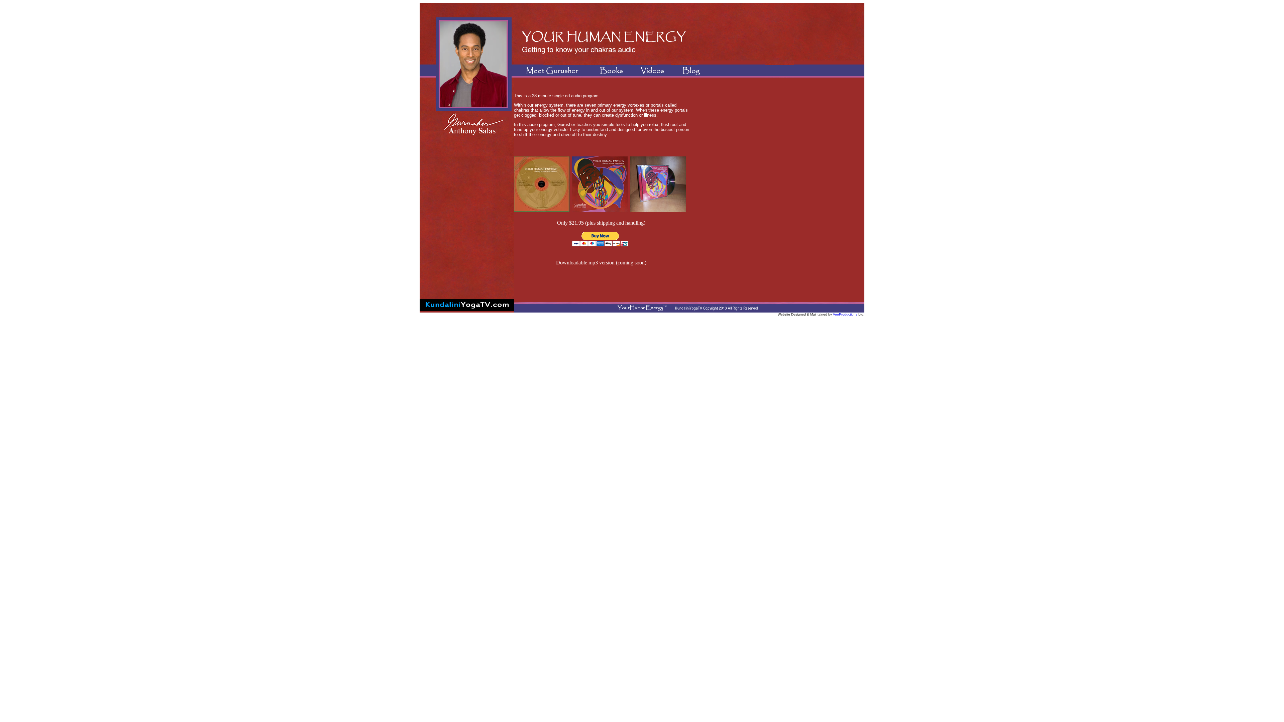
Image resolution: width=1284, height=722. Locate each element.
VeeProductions (845, 314)
